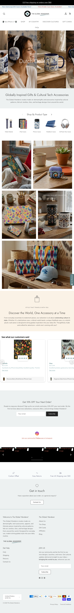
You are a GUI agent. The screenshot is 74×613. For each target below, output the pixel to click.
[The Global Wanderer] (37, 14)
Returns (5, 559)
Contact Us (7, 562)
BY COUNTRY (34, 22)
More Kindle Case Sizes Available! (37, 7)
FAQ (4, 552)
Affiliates (42, 531)
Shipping (6, 555)
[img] (23, 358)
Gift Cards (42, 528)
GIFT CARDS (67, 22)
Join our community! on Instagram (37, 438)
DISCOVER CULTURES (51, 22)
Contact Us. (37, 502)
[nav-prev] (2, 362)
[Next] (71, 454)
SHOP (23, 22)
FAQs (37, 27)
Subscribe (52, 414)
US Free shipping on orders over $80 (37, 2)
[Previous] (3, 454)
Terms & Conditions (65, 604)
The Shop (42, 524)
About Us (42, 521)
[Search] (4, 14)
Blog (40, 534)
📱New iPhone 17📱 (9, 22)
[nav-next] (72, 362)
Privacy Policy (54, 604)
